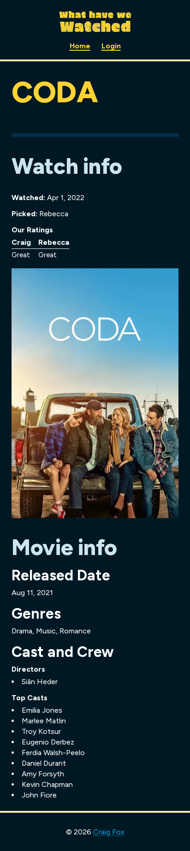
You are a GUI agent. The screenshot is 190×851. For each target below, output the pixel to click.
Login (111, 45)
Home (80, 45)
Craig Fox (109, 831)
